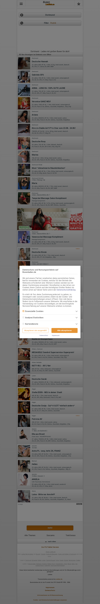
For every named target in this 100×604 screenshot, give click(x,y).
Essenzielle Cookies (34, 311)
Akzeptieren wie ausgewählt (35, 330)
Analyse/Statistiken (34, 317)
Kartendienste (31, 324)
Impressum (56, 335)
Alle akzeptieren (64, 330)
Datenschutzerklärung (66, 290)
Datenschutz (44, 335)
